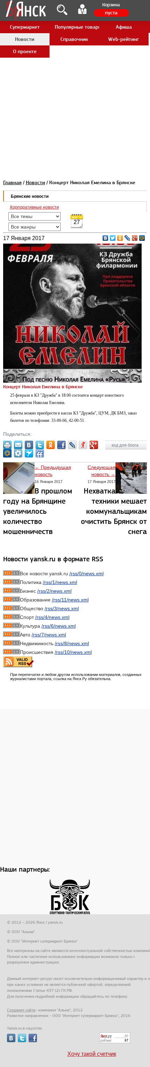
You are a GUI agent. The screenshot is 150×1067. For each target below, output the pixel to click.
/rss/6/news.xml (59, 626)
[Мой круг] (18, 453)
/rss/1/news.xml (60, 582)
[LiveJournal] (127, 238)
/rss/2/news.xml (54, 591)
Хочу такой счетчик (91, 1054)
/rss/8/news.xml (72, 643)
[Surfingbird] (29, 453)
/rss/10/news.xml (73, 652)
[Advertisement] (75, 75)
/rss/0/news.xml (86, 573)
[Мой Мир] (142, 238)
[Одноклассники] (120, 238)
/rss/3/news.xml (62, 608)
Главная (12, 182)
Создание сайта (21, 1010)
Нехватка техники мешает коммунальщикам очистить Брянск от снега (114, 511)
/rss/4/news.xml (52, 617)
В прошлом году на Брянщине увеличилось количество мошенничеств (37, 511)
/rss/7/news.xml (49, 634)
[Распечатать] (7, 445)
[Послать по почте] (18, 445)
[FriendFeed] (40, 453)
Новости (35, 182)
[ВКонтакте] (105, 238)
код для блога (126, 445)
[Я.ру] (83, 445)
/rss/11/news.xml (70, 600)
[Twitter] (113, 238)
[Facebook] (61, 445)
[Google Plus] (134, 238)
